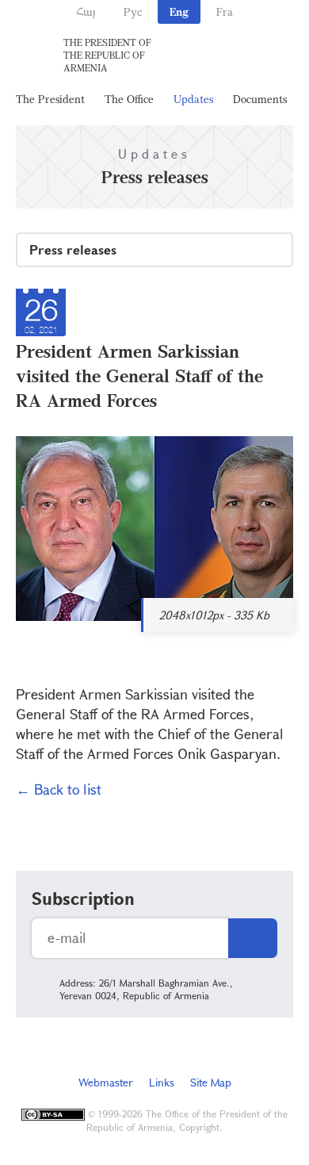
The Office (129, 98)
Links (161, 1082)
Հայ (86, 11)
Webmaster (105, 1082)
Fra (224, 11)
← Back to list (58, 789)
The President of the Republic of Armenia (107, 55)
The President (50, 98)
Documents (260, 98)
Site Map (210, 1082)
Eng (179, 11)
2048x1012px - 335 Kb (214, 615)
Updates (193, 98)
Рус (133, 11)
